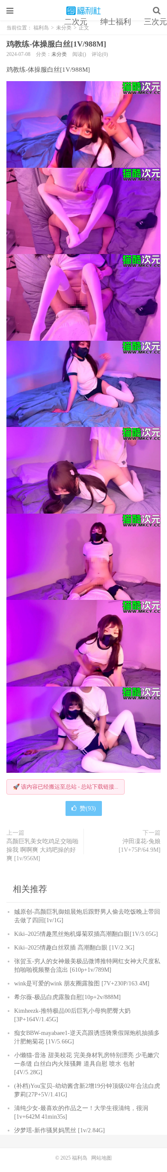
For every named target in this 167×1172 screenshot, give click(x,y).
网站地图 (101, 1158)
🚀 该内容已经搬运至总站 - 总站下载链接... (65, 786)
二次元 (75, 22)
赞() (88, 808)
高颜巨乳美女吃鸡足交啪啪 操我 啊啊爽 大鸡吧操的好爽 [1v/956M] (42, 850)
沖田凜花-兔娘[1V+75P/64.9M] (140, 845)
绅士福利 (115, 22)
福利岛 (83, 10)
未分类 (59, 54)
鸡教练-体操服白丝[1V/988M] (56, 44)
